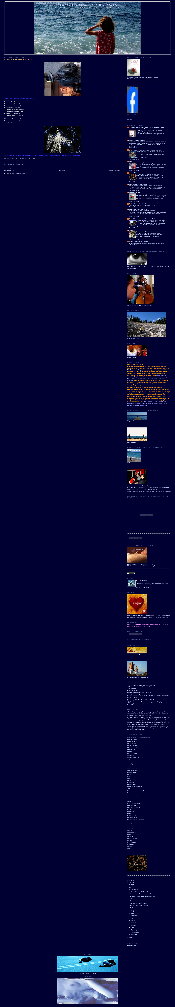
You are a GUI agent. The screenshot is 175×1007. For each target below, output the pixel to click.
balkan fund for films (132, 747)
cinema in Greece (132, 753)
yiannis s (129, 846)
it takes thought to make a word (135, 788)
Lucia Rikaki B (130, 86)
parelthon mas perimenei (133, 807)
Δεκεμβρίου (134, 889)
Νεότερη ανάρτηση (9, 170)
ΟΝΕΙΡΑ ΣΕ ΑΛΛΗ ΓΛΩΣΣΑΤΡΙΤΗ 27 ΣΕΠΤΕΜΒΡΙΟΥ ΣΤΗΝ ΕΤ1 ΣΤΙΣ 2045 (147, 142)
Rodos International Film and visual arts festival (142, 219)
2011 (130, 880)
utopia (129, 834)
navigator (129, 795)
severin (129, 822)
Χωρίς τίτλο (133, 901)
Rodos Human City (132, 817)
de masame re (131, 762)
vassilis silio (130, 836)
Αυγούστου (134, 918)
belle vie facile (131, 749)
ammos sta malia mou (133, 741)
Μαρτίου (133, 930)
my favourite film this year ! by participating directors (142, 210)
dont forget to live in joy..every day (139, 891)
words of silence (131, 842)
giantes (129, 776)
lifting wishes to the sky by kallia (136, 790)
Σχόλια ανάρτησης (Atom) (18, 173)
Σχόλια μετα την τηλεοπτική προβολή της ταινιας (148, 231)
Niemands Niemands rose (134, 797)
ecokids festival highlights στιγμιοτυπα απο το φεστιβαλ (143, 205)
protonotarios (130, 811)
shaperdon (130, 824)
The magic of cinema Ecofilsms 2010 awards (147, 220)
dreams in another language (137, 140)
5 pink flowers (142, 580)
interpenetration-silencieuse (134, 786)
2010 (130, 882)
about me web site (132, 739)
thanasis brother (131, 832)
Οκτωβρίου (134, 913)
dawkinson (130, 759)
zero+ (128, 848)
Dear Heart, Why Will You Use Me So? (140, 893)
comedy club (130, 755)
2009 (130, 885)
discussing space (132, 764)
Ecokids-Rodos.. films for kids (137, 204)
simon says (130, 826)
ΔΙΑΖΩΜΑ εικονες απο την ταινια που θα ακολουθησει (142, 243)
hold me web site (131, 784)
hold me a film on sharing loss (138, 184)
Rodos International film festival (135, 819)
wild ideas (130, 840)
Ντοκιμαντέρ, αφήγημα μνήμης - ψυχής (146, 130)
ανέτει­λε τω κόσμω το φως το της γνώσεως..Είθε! (143, 896)
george (129, 774)
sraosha (129, 830)
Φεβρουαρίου (134, 932)
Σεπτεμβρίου (134, 915)
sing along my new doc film (134, 828)
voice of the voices (132, 838)
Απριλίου (133, 927)
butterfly (129, 751)
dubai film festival (132, 768)
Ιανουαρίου (134, 934)
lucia (130, 161)
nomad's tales (131, 799)
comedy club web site (133, 757)
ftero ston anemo (131, 772)
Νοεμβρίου (134, 911)
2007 (130, 937)
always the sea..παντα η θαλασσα (87, 4)
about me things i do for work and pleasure (138, 737)
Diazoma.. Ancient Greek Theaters (138, 241)
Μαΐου (132, 925)
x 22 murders (130, 844)
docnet (129, 766)
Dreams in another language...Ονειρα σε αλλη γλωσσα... (145, 150)
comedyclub (132, 173)
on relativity (130, 801)
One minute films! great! (133, 803)
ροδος (131, 898)
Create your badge (131, 114)
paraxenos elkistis (132, 805)
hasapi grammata (131, 780)
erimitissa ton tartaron (133, 770)
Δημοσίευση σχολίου (9, 167)
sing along (132, 230)
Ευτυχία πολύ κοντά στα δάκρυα (139, 905)
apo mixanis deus (132, 745)
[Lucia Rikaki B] (132, 112)
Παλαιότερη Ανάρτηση (114, 170)
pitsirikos (129, 809)
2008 (130, 887)
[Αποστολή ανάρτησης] (33, 158)
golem (129, 778)
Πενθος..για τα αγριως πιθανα (138, 908)
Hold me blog (130, 782)
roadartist (129, 813)
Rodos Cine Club (131, 815)
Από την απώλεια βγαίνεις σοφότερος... (139, 185)
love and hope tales (134, 192)
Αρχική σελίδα (61, 170)
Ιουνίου (133, 922)
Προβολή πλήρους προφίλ (144, 587)
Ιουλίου (133, 920)
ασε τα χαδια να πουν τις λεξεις (138, 903)
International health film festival (138, 209)
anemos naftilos (131, 743)
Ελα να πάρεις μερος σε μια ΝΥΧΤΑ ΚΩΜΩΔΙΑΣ (148, 174)
